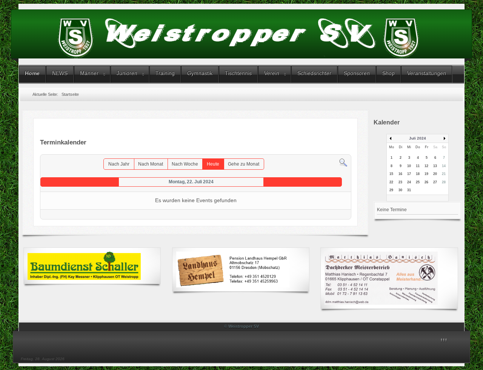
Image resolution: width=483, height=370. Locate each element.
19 (426, 174)
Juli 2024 (417, 138)
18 (418, 174)
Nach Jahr (118, 164)
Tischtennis (238, 73)
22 (391, 182)
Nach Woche (185, 164)
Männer (89, 73)
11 (418, 166)
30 (400, 190)
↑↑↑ (443, 339)
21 (444, 174)
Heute (213, 164)
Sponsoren (357, 73)
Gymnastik (199, 73)
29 (391, 190)
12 (426, 166)
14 (444, 166)
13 (435, 166)
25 (418, 182)
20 (435, 174)
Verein (271, 73)
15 (391, 174)
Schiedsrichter (314, 73)
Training (165, 73)
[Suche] (343, 162)
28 (444, 182)
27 (435, 182)
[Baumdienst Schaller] (84, 265)
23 (400, 182)
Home (32, 73)
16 (400, 174)
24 (409, 182)
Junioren (127, 73)
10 (409, 166)
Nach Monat (150, 164)
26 (426, 182)
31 (409, 190)
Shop (388, 73)
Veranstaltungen (426, 73)
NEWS (60, 73)
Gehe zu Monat (243, 164)
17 (409, 174)
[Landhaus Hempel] (232, 269)
